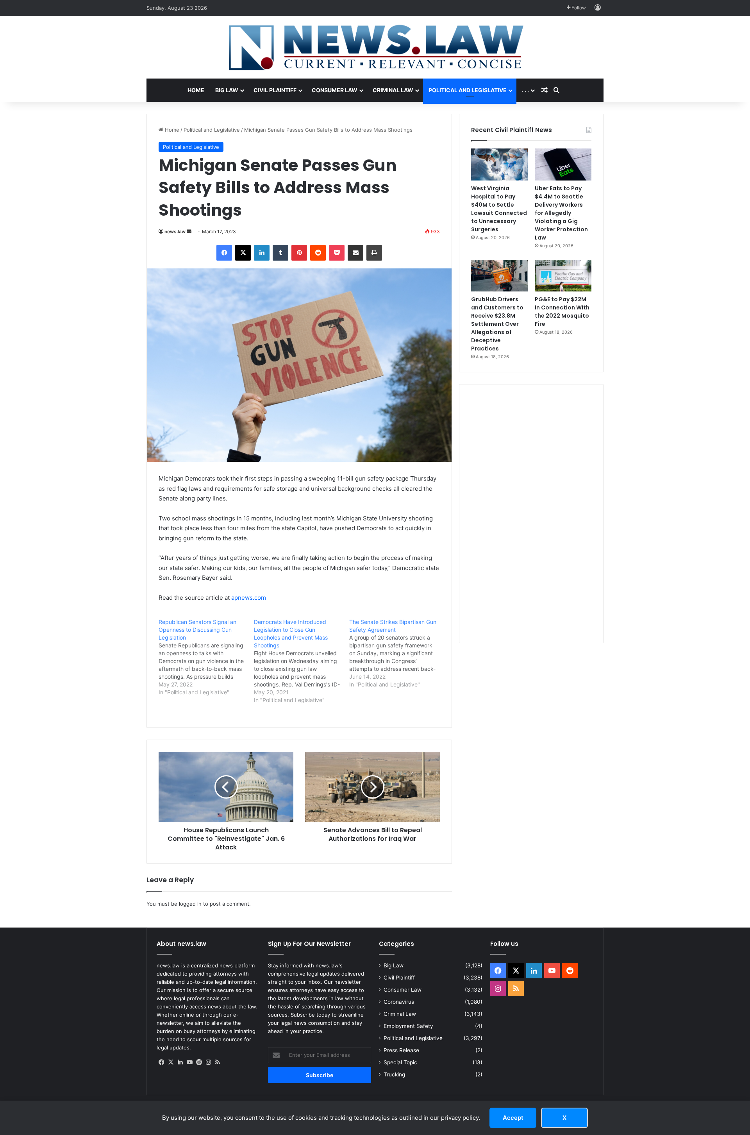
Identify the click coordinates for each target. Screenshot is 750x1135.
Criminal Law (393, 90)
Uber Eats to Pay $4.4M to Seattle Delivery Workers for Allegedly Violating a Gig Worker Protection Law (561, 212)
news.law (175, 231)
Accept (513, 1117)
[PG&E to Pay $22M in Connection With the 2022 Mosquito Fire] (563, 276)
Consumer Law (334, 90)
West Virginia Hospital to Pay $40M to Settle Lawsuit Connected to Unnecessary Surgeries (499, 208)
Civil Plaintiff (275, 90)
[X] (170, 1062)
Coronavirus (399, 1002)
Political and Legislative (468, 90)
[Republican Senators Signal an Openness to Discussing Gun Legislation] (206, 657)
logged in (190, 904)
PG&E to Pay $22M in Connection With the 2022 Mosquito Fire (562, 311)
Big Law (226, 90)
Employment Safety (408, 1026)
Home (196, 90)
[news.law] (375, 47)
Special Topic (400, 1062)
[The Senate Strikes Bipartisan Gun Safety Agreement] (397, 653)
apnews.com (248, 597)
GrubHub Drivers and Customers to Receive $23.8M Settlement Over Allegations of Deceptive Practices (497, 323)
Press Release (401, 1050)
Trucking (394, 1074)
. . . (525, 90)
